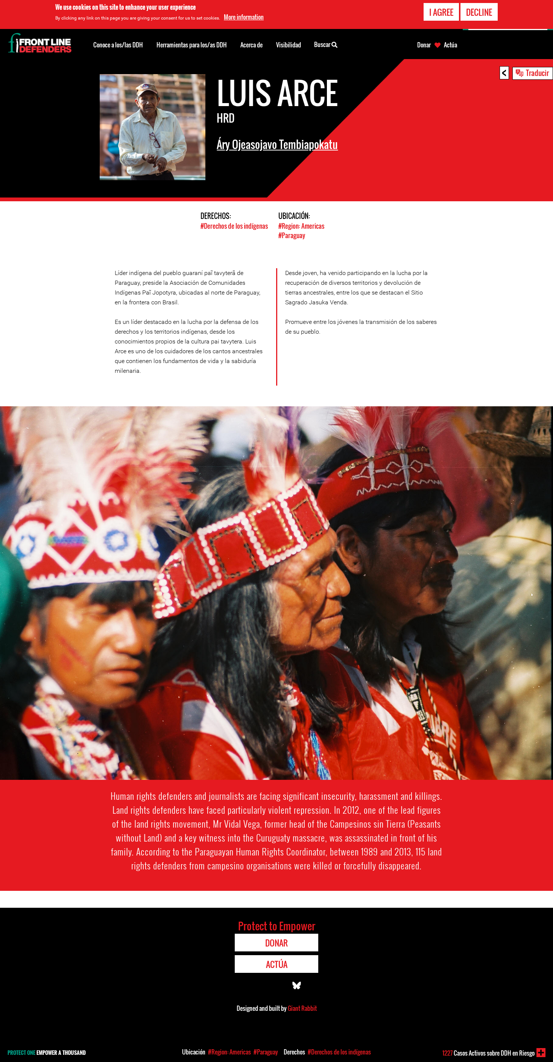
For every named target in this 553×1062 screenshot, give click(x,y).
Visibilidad (288, 44)
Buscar (322, 44)
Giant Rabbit (302, 1008)
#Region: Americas (301, 226)
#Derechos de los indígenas (234, 226)
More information (244, 16)
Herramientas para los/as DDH (191, 44)
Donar (424, 45)
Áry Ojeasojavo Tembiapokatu (277, 144)
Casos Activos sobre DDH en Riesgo (488, 1052)
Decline (479, 12)
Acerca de (251, 44)
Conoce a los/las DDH (118, 44)
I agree (441, 12)
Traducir (537, 72)
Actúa (450, 45)
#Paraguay (291, 235)
